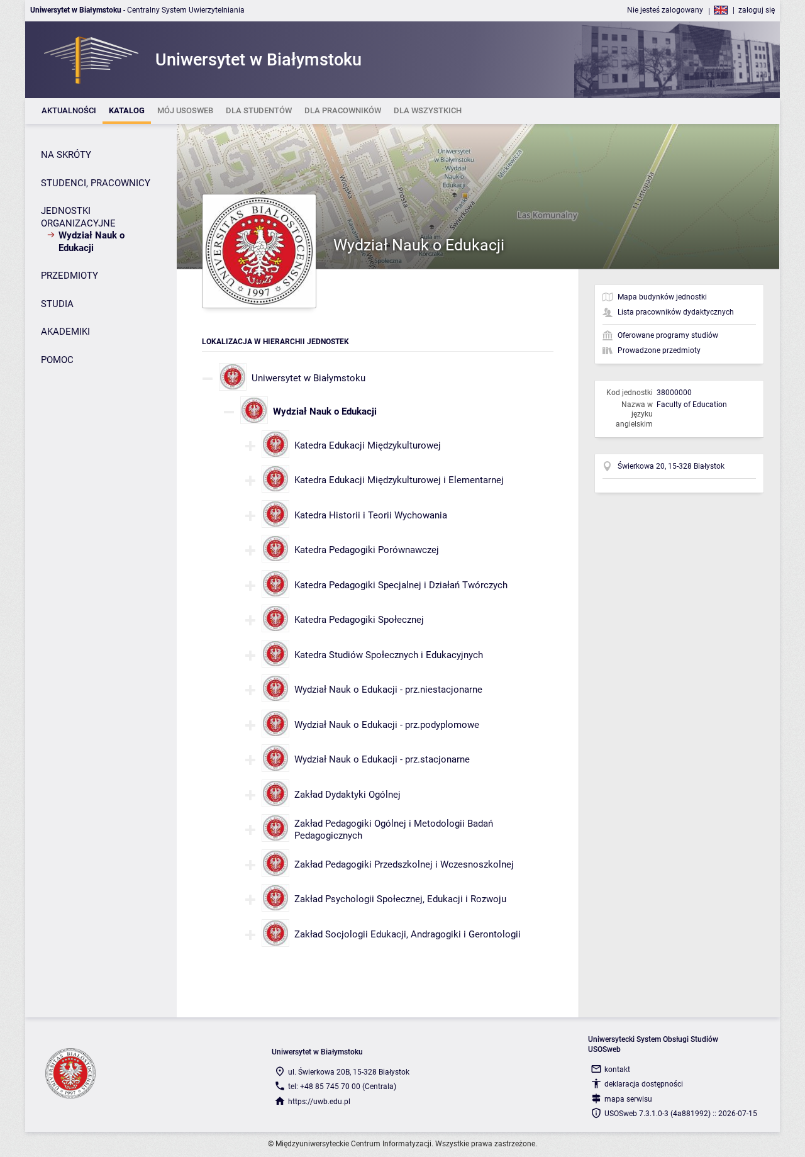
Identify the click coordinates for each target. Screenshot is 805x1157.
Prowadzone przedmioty (659, 350)
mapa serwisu (628, 1099)
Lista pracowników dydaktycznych (676, 312)
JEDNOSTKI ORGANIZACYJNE (78, 217)
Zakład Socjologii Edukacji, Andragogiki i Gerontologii (407, 934)
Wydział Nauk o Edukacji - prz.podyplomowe (386, 724)
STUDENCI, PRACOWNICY (95, 183)
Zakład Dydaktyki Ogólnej (347, 794)
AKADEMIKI (65, 331)
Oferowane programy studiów (668, 335)
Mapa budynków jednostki (662, 297)
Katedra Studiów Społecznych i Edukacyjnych (388, 655)
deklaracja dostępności (643, 1084)
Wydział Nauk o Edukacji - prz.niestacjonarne (388, 689)
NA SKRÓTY (66, 154)
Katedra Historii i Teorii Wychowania (370, 515)
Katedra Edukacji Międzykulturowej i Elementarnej (399, 480)
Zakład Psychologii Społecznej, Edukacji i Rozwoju (400, 899)
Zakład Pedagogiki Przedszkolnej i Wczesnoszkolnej (404, 864)
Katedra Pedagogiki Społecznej (359, 619)
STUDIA (57, 304)
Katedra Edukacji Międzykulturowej (367, 445)
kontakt (617, 1069)
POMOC (57, 360)
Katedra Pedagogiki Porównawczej (366, 550)
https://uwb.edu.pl (319, 1101)
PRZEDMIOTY (69, 275)
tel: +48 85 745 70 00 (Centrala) (342, 1086)
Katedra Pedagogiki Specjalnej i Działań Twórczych (401, 585)
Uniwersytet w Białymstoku (308, 378)
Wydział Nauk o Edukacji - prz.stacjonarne (382, 759)
